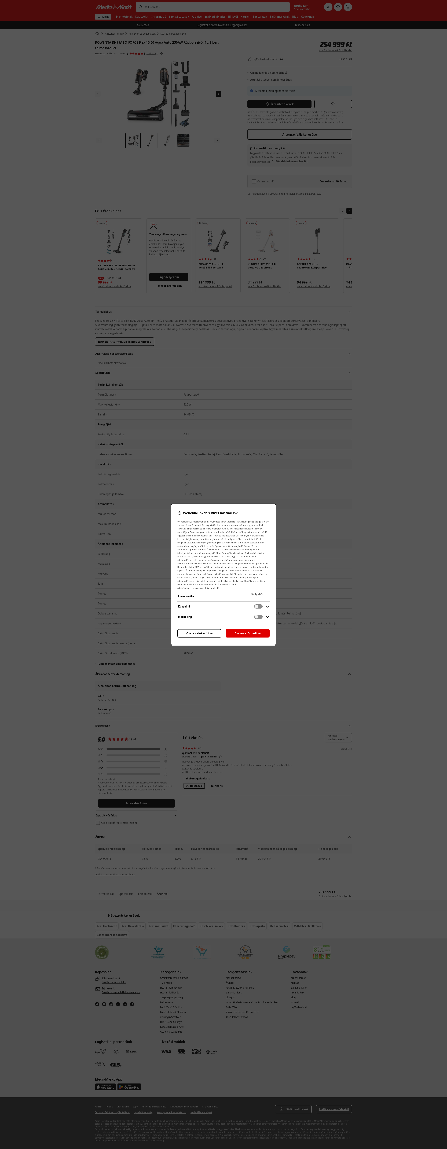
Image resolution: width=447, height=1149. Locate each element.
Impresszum (198, 588)
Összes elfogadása (248, 633)
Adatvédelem (183, 588)
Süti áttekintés (213, 588)
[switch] (258, 606)
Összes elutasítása (199, 633)
